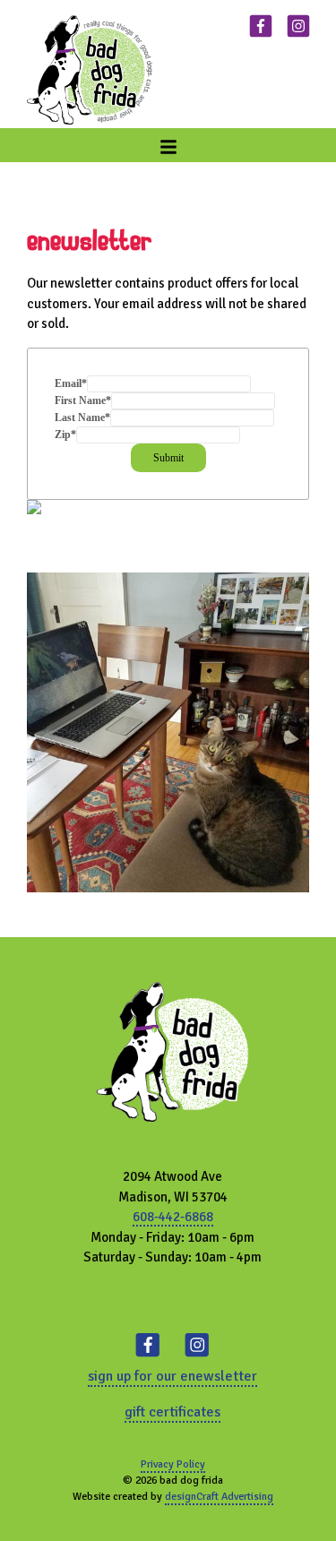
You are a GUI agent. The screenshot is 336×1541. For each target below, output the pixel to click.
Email (71, 383)
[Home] (89, 70)
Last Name (82, 417)
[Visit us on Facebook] (261, 28)
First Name (83, 400)
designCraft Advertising (219, 1496)
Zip (65, 434)
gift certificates (172, 1412)
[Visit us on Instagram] (298, 28)
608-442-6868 (173, 1217)
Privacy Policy (173, 1464)
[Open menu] (168, 145)
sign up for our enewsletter (172, 1376)
